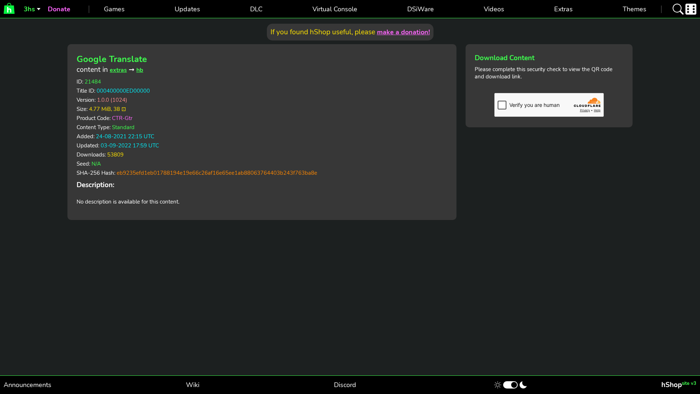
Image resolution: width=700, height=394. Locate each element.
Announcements (27, 385)
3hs (29, 9)
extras (118, 70)
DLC (256, 9)
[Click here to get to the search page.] (678, 9)
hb (139, 70)
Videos (494, 9)
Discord (345, 385)
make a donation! (403, 32)
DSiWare (420, 9)
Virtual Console (334, 9)
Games (114, 9)
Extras (563, 9)
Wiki (192, 385)
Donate (59, 9)
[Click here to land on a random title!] (690, 9)
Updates (187, 9)
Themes (634, 9)
